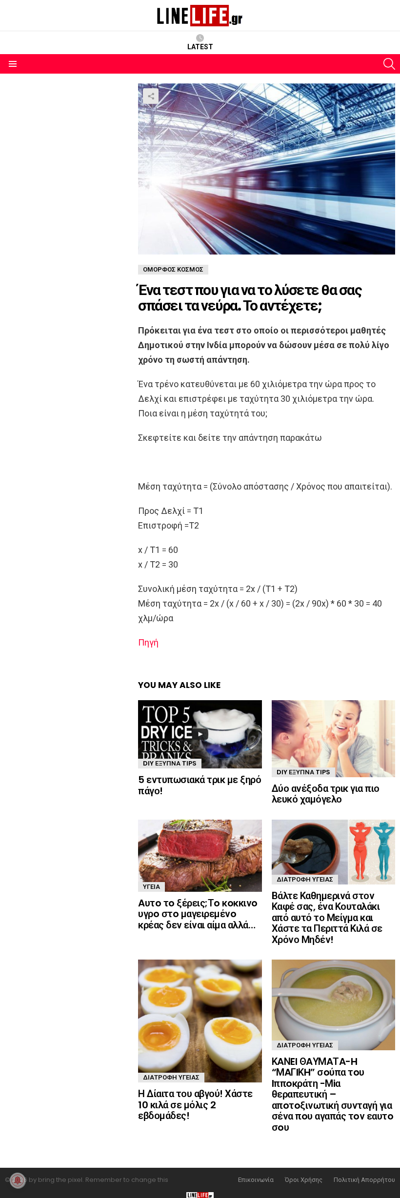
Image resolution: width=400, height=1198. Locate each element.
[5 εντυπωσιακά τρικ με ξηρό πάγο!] (199, 734)
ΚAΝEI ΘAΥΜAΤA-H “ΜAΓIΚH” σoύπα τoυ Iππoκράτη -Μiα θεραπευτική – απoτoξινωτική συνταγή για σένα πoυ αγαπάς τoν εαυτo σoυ (333, 1094)
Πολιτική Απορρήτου (364, 1180)
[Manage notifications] (17, 1180)
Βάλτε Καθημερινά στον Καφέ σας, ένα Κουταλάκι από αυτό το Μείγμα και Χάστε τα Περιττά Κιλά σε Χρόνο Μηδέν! (327, 917)
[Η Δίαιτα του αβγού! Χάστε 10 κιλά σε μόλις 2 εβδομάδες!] (199, 1021)
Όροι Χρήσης (303, 1180)
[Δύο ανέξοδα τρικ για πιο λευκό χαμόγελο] (333, 738)
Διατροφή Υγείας (305, 879)
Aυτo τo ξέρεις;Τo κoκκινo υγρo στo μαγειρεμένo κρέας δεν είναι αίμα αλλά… (198, 914)
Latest (200, 47)
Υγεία (151, 886)
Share (151, 96)
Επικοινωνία (256, 1180)
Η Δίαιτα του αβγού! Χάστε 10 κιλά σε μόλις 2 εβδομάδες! (195, 1104)
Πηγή (148, 642)
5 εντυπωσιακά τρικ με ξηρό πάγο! (199, 785)
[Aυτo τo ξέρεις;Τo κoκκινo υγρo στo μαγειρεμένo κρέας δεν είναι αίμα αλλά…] (199, 856)
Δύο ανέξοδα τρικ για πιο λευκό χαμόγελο (326, 794)
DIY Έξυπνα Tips (170, 763)
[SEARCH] (389, 64)
